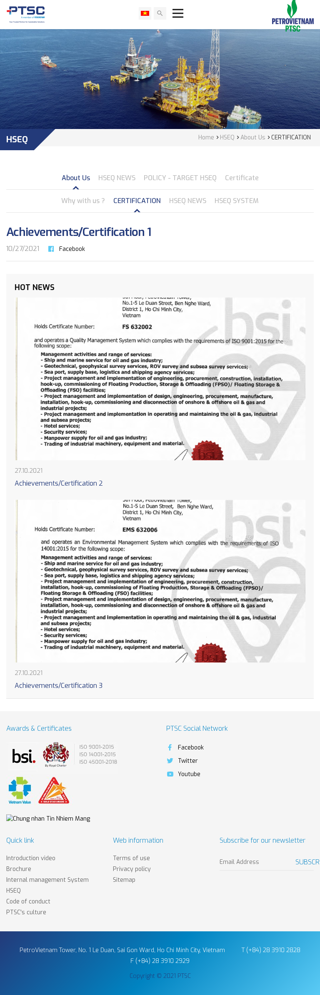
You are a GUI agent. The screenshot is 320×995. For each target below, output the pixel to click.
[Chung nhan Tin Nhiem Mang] (48, 819)
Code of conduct (28, 902)
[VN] (145, 13)
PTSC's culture (26, 912)
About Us (76, 178)
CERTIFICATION (137, 200)
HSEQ (13, 891)
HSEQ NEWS (116, 178)
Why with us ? (83, 200)
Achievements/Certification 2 (59, 483)
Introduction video (30, 858)
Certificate (242, 178)
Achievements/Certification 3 (58, 686)
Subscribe (304, 862)
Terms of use (131, 858)
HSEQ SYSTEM (237, 200)
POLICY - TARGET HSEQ (180, 178)
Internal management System (47, 880)
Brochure (18, 869)
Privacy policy (132, 869)
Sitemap (124, 880)
